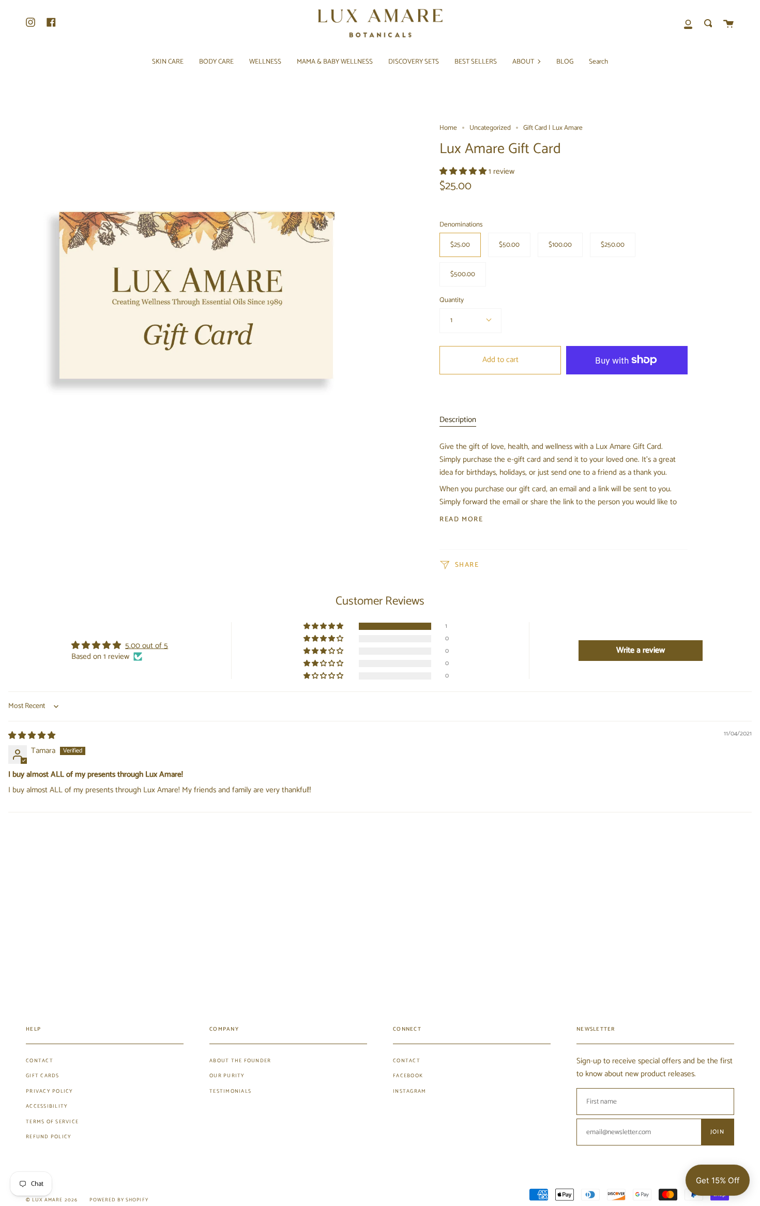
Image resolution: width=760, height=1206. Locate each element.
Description (457, 419)
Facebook (408, 1076)
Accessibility (47, 1106)
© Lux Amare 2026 (52, 1200)
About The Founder (240, 1061)
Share (465, 564)
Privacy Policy (49, 1091)
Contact (39, 1061)
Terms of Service (52, 1122)
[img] (31, 735)
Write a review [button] (640, 650)
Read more (461, 519)
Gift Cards (42, 1076)
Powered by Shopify (118, 1200)
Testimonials (230, 1091)
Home (448, 127)
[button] (464, 171)
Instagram (409, 1091)
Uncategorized (490, 127)
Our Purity (227, 1076)
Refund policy (48, 1137)
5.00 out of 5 (146, 645)
